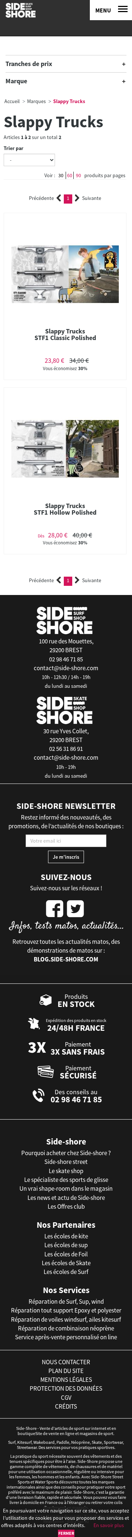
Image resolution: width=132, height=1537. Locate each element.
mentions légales (66, 1380)
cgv (66, 1398)
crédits (66, 1406)
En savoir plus (109, 1525)
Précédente (41, 198)
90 (78, 175)
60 (69, 175)
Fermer (66, 1533)
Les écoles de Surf (66, 1272)
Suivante (91, 198)
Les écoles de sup (66, 1245)
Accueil (12, 101)
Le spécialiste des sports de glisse (66, 1180)
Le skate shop (66, 1171)
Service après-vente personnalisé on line (66, 1337)
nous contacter (66, 1362)
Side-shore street (66, 1162)
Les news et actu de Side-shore (66, 1198)
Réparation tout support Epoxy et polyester (66, 1310)
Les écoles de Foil (66, 1254)
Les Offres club (66, 1206)
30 (60, 175)
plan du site (66, 1371)
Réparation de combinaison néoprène (66, 1328)
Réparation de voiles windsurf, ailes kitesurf (66, 1319)
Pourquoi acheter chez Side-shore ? (66, 1153)
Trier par (13, 148)
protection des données (66, 1388)
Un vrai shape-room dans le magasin (66, 1188)
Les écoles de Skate (66, 1263)
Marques (36, 101)
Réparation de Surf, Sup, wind (66, 1301)
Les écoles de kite (66, 1236)
